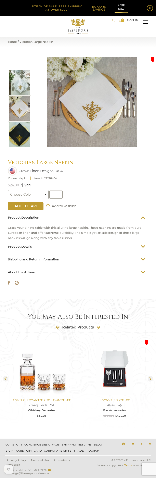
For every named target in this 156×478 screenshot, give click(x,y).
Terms (128, 465)
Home (12, 41)
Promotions (62, 460)
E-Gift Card (14, 450)
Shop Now (121, 6)
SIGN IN (132, 20)
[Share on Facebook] (9, 283)
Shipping (69, 444)
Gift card (34, 450)
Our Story (13, 444)
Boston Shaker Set (113, 400)
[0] (120, 20)
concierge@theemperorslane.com (28, 473)
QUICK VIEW (40, 385)
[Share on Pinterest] (17, 283)
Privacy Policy (16, 460)
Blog (98, 444)
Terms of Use (40, 460)
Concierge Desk (37, 444)
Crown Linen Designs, (36, 171)
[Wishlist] (48, 205)
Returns (85, 444)
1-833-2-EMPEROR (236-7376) (28, 469)
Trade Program (86, 450)
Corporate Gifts (58, 450)
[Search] (113, 20)
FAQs (56, 444)
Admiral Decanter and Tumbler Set (40, 400)
